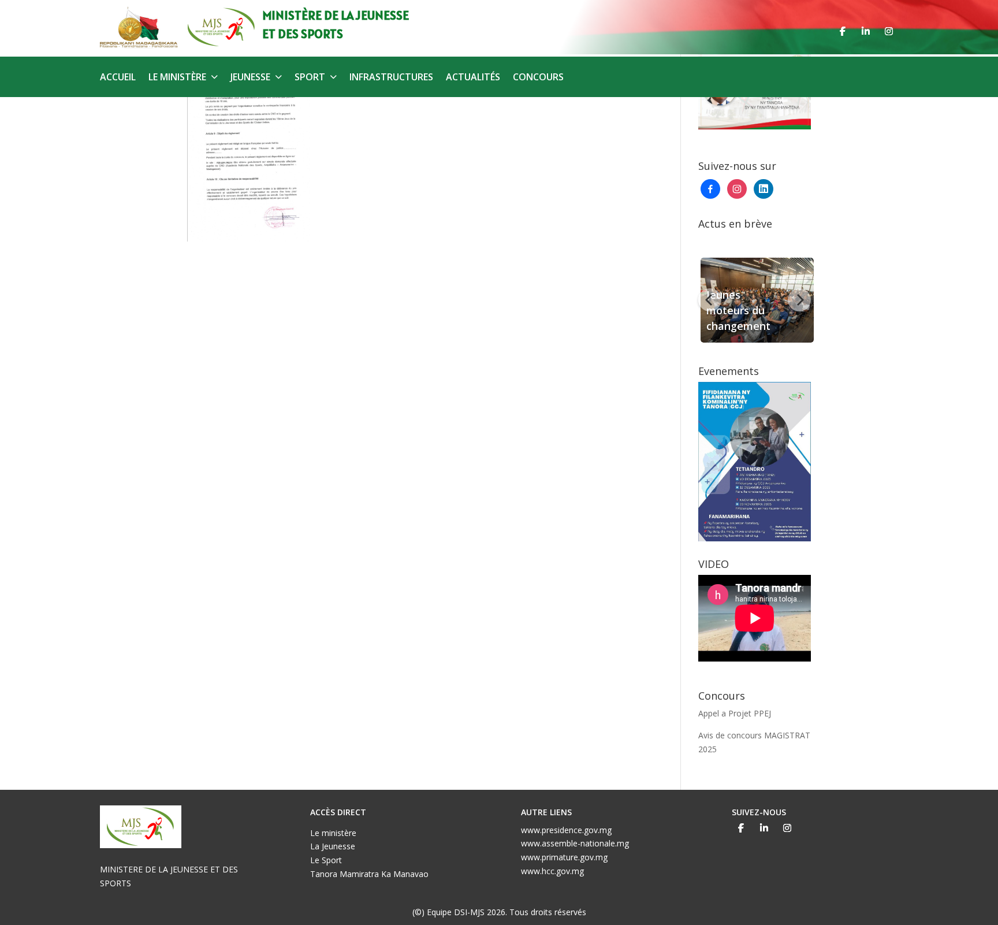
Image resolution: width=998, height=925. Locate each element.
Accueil (118, 78)
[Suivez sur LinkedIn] (866, 31)
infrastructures (391, 78)
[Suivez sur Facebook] (842, 31)
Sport (310, 78)
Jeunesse (250, 78)
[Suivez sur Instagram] (889, 31)
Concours (538, 78)
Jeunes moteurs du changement (736, 310)
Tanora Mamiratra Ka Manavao (369, 873)
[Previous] (709, 299)
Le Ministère (177, 78)
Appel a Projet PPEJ (734, 713)
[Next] (799, 299)
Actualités (473, 78)
